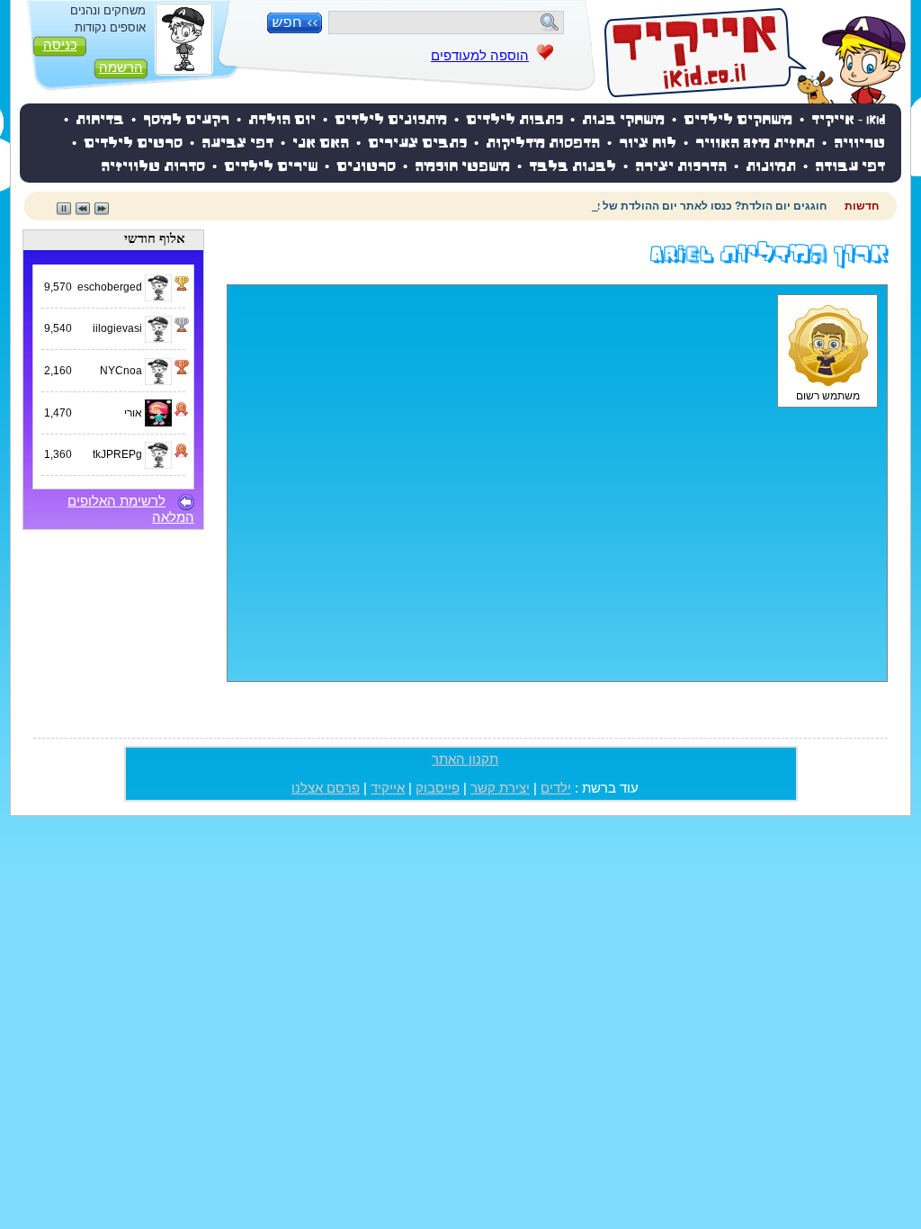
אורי (134, 413)
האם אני (320, 145)
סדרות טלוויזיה (153, 168)
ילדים (556, 788)
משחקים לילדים (738, 121)
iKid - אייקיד (848, 121)
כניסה (60, 45)
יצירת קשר (500, 788)
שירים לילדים (270, 168)
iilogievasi (119, 328)
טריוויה (859, 145)
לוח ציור (647, 145)
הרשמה (121, 67)
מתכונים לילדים (391, 121)
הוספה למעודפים (480, 56)
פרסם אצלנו (325, 788)
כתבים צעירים (417, 145)
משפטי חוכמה (462, 168)
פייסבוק (438, 788)
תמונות (771, 168)
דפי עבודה (850, 168)
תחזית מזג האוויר (755, 145)
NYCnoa (122, 370)
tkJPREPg (119, 454)
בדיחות (100, 121)
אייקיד (388, 788)
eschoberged (111, 287)
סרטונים (366, 168)
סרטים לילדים (133, 145)
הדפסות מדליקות (543, 145)
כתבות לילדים (514, 121)
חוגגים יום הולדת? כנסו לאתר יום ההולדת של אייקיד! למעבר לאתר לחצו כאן (639, 206)
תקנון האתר (465, 759)
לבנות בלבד (572, 168)
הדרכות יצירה (681, 168)
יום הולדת (282, 121)
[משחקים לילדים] (755, 53)
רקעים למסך (186, 121)
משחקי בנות (623, 121)
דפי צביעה (237, 145)
